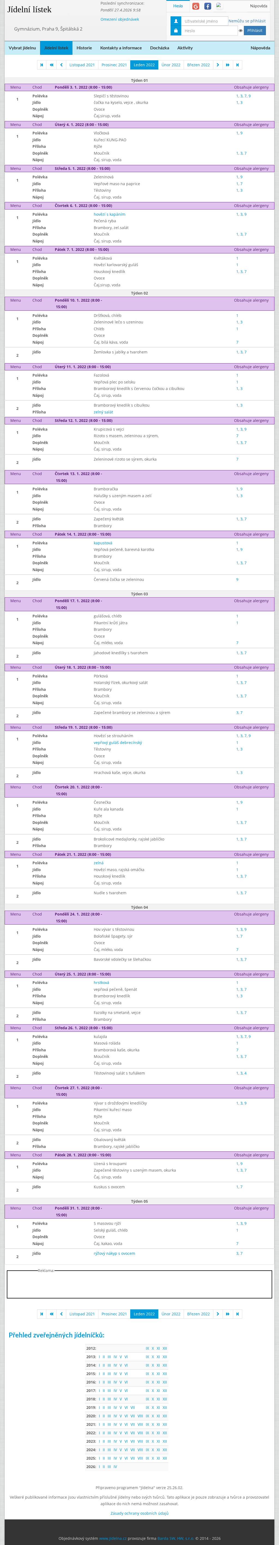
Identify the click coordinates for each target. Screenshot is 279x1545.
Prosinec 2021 (114, 64)
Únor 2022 (171, 64)
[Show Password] (240, 30)
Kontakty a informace (121, 48)
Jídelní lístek (29, 9)
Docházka (159, 48)
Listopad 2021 (82, 64)
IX (147, 1348)
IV (115, 1356)
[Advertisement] (139, 1285)
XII (165, 1348)
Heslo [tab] (178, 6)
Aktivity (185, 48)
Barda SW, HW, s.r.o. (175, 1538)
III (109, 1356)
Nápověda (258, 6)
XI (158, 1348)
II (104, 1356)
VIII (140, 1415)
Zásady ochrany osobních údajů (140, 1513)
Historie (84, 48)
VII (133, 1407)
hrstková (101, 982)
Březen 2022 (198, 64)
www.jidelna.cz (113, 1538)
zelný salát (103, 412)
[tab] (196, 6)
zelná (99, 862)
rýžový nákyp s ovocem (114, 1253)
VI (126, 1356)
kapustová (103, 542)
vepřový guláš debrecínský (118, 742)
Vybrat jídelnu (22, 48)
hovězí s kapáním (109, 214)
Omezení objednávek (120, 19)
